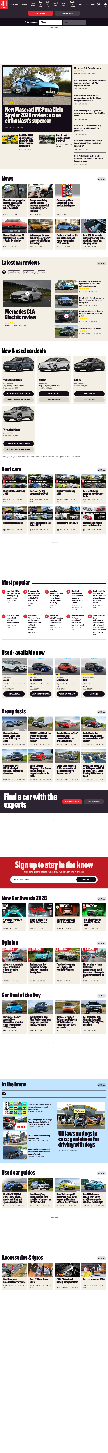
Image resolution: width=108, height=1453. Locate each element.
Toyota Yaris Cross (11, 430)
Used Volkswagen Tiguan (18, 400)
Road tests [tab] (41, 272)
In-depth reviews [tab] (14, 272)
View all (101, 179)
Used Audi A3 (89, 400)
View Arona (14, 694)
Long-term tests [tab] (28, 272)
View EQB (94, 694)
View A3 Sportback (41, 694)
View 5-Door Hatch (67, 694)
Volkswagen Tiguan (12, 380)
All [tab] (4, 272)
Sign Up (85, 879)
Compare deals (72, 802)
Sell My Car (67, 13)
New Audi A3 (89, 394)
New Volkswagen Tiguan (18, 394)
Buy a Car (40, 13)
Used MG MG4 (54, 400)
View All (101, 943)
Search (99, 6)
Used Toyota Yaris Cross (18, 449)
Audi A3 (77, 380)
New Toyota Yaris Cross (19, 444)
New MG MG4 (54, 394)
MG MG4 (42, 380)
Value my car (94, 802)
